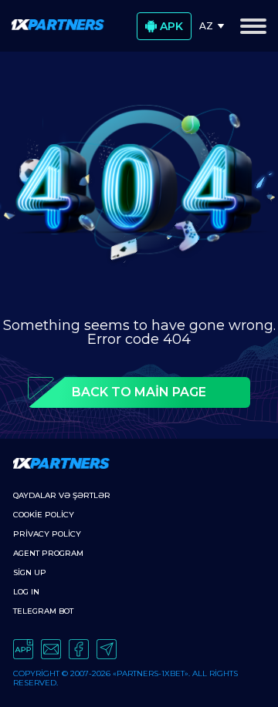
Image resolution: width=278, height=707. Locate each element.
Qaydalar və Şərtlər (61, 495)
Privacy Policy (47, 534)
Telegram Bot (43, 611)
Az (206, 26)
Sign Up (29, 572)
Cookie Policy (43, 515)
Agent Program (48, 553)
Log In (26, 592)
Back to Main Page (139, 392)
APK (171, 26)
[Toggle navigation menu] (253, 26)
